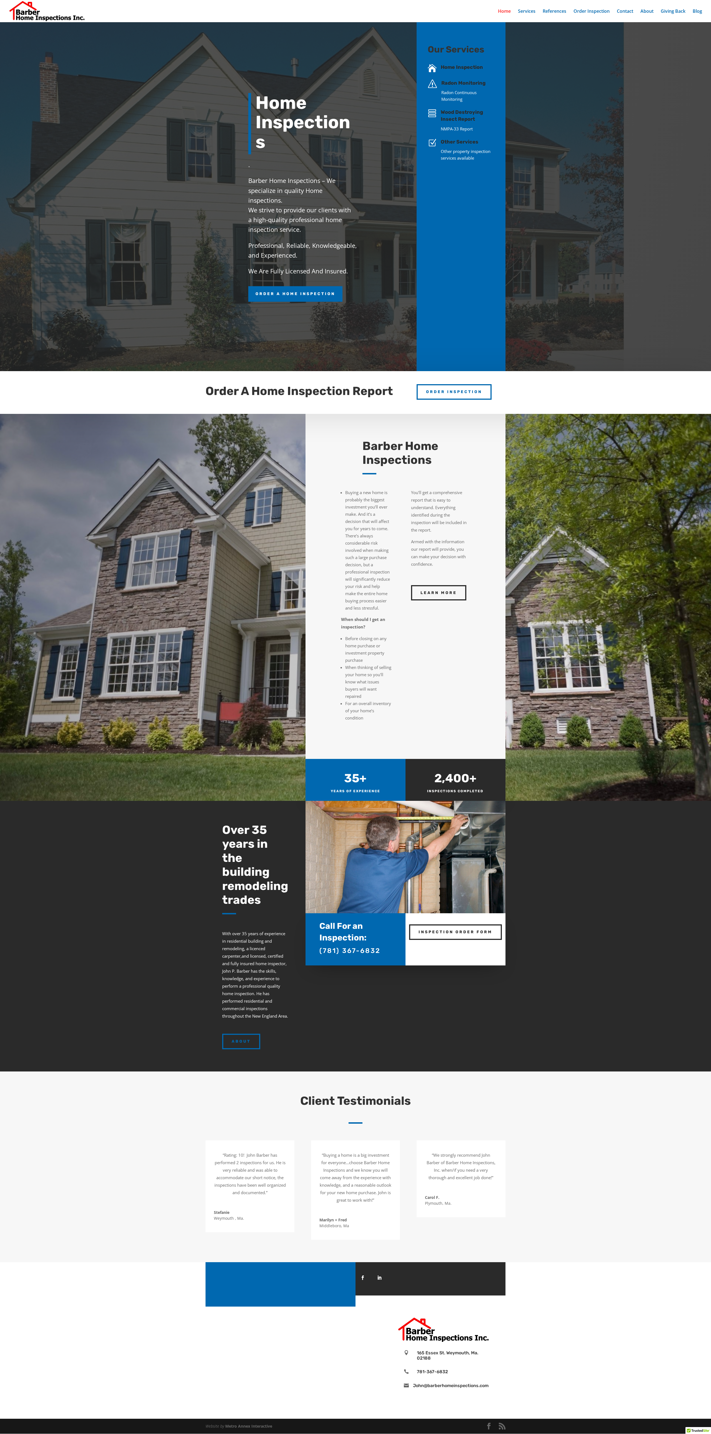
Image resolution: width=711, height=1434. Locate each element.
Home (504, 11)
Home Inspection (462, 67)
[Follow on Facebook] (363, 1277)
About (647, 11)
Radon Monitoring (463, 83)
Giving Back (673, 11)
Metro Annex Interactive (248, 1426)
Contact (625, 11)
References (554, 11)
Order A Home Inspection (295, 293)
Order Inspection (592, 11)
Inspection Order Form (455, 932)
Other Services (459, 142)
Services (526, 11)
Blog (697, 11)
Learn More (438, 592)
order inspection (454, 391)
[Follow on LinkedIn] (379, 1277)
